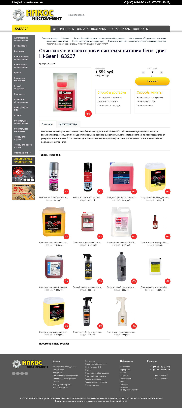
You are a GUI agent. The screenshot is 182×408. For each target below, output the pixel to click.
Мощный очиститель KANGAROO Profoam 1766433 (130, 242)
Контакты (141, 29)
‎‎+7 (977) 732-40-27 (158, 2)
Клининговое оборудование (21, 65)
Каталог (21, 28)
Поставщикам (119, 29)
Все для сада (20, 46)
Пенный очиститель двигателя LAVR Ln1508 (93, 287)
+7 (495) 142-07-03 (135, 2)
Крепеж (18, 72)
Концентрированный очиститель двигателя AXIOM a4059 (134, 197)
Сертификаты (64, 29)
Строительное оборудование (21, 122)
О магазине (125, 367)
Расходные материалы (19, 79)
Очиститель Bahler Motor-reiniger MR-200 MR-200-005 (98, 332)
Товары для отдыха (19, 138)
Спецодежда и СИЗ (21, 108)
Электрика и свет (22, 153)
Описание (47, 124)
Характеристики (68, 124)
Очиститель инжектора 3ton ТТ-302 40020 (160, 242)
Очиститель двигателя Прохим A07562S (92, 242)
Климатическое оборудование (21, 57)
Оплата (82, 29)
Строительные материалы (21, 130)
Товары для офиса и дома (23, 146)
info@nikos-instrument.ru (27, 2)
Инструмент (19, 51)
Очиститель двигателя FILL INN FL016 (56, 197)
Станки (17, 115)
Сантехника (19, 94)
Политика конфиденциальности (129, 389)
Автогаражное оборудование (21, 39)
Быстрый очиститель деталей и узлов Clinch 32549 (96, 197)
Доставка (98, 29)
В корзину (152, 81)
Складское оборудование (21, 100)
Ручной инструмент (19, 87)
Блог (122, 382)
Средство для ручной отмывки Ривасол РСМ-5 (61, 287)
